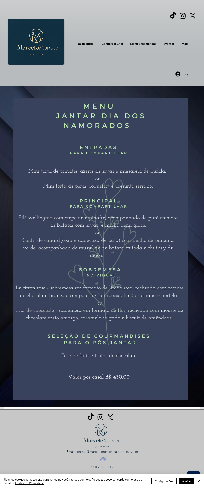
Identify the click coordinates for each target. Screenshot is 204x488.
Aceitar (186, 481)
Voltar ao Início (102, 467)
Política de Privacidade (29, 483)
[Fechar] (199, 481)
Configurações (164, 481)
